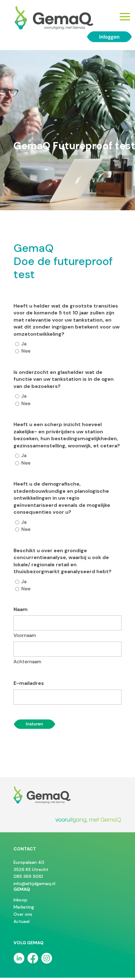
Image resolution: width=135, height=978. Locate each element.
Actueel (22, 921)
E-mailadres (29, 683)
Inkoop (20, 900)
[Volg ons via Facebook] (33, 962)
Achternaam (27, 662)
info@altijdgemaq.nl (34, 883)
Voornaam (25, 635)
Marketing (24, 907)
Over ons (23, 914)
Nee (25, 351)
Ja (23, 344)
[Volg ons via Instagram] (46, 962)
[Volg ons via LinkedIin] (20, 962)
